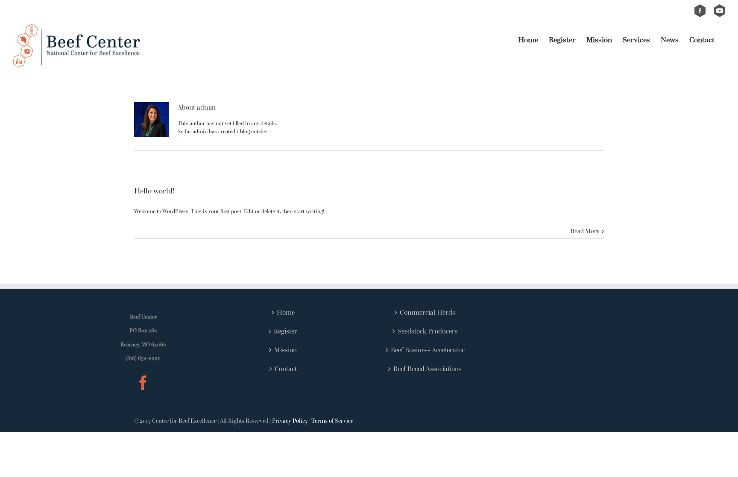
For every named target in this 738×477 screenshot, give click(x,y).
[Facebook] (143, 382)
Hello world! (154, 191)
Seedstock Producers (428, 331)
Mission (285, 349)
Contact (286, 368)
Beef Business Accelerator (428, 349)
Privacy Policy (290, 420)
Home (286, 312)
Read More (585, 231)
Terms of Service (332, 420)
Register (285, 331)
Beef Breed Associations (427, 368)
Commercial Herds (427, 312)
